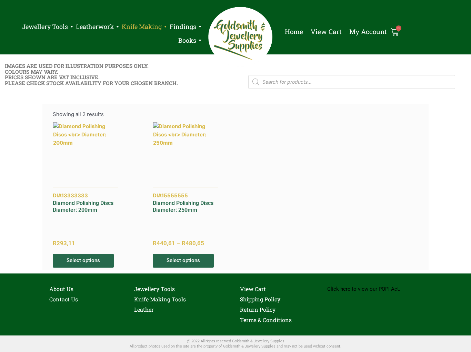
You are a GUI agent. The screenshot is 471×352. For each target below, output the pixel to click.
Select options (83, 260)
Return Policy (257, 309)
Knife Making (142, 26)
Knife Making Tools (160, 299)
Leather (144, 309)
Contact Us (63, 299)
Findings (183, 26)
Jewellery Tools (45, 26)
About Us (61, 288)
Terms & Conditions (266, 319)
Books (187, 40)
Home (294, 31)
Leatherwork (95, 26)
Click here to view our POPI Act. (363, 289)
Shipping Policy (260, 299)
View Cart (326, 31)
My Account (368, 31)
